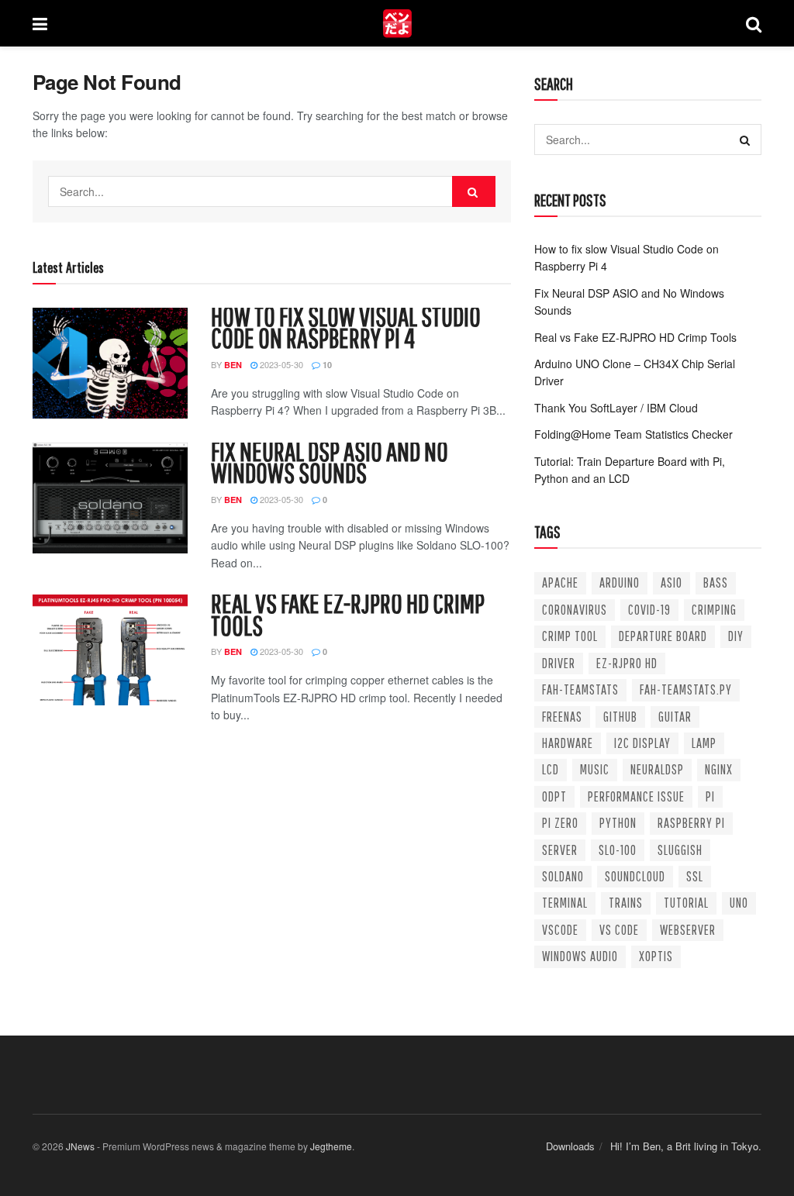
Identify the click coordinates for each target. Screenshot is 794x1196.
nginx (719, 769)
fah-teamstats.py (686, 689)
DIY (736, 636)
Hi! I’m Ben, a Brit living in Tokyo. (685, 1146)
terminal (565, 902)
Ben (233, 365)
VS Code (619, 930)
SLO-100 (618, 850)
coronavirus (574, 609)
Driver (558, 663)
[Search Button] (753, 23)
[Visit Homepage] (397, 23)
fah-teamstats (580, 689)
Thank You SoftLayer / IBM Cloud (616, 407)
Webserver (688, 930)
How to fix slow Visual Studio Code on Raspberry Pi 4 (346, 326)
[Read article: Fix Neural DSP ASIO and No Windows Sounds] (110, 498)
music (594, 769)
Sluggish (680, 850)
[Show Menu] (40, 23)
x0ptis (656, 956)
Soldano (563, 876)
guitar (675, 716)
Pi (710, 796)
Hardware (567, 743)
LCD (550, 769)
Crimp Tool (570, 636)
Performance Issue (636, 796)
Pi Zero (560, 823)
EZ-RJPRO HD (627, 663)
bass (715, 582)
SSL (694, 876)
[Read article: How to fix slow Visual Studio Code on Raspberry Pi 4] (110, 363)
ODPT (554, 796)
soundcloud (635, 876)
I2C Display (642, 743)
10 (326, 365)
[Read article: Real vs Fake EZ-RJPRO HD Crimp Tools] (110, 650)
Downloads (570, 1146)
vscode (560, 930)
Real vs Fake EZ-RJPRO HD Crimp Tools (348, 613)
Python (618, 823)
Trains (626, 902)
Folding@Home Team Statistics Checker (633, 434)
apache (560, 582)
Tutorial (686, 902)
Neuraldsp (657, 769)
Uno (739, 902)
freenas (562, 716)
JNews (80, 1146)
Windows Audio (580, 956)
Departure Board (663, 636)
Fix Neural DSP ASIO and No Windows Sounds (329, 461)
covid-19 (649, 609)
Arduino (619, 582)
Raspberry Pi (691, 823)
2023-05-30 (280, 364)
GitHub (620, 716)
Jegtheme (331, 1146)
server (560, 850)
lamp (704, 743)
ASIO (671, 582)
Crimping (714, 609)
